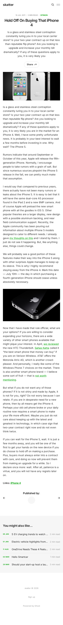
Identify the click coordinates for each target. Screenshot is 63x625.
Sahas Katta (42, 347)
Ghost (37, 606)
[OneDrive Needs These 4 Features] (31, 549)
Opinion (44, 15)
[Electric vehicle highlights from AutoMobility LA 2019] (31, 541)
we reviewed (51, 344)
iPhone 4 (16, 483)
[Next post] (58, 498)
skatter (8, 4)
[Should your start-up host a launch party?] (31, 564)
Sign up (31, 597)
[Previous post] (5, 498)
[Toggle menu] (58, 4)
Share (30, 64)
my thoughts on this (21, 238)
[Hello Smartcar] (31, 557)
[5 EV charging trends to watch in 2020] (31, 534)
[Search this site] (53, 4)
